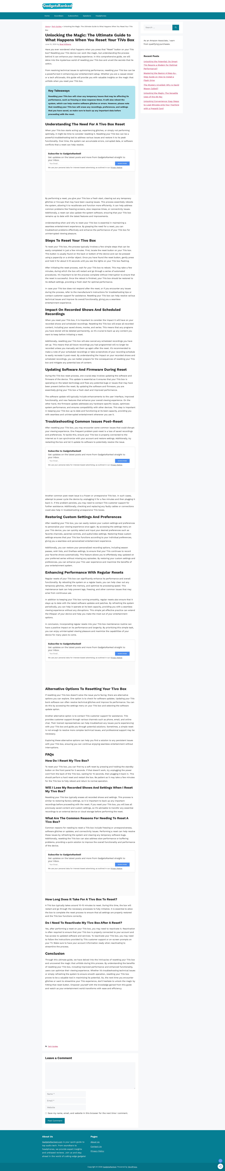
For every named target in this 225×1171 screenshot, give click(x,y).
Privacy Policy (97, 1151)
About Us (95, 1142)
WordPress (132, 1167)
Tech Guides (57, 26)
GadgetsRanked (109, 1167)
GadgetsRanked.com (52, 1142)
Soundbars (58, 16)
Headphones (101, 16)
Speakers (87, 16)
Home (47, 16)
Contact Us (96, 1146)
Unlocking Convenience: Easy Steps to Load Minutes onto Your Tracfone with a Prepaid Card (161, 105)
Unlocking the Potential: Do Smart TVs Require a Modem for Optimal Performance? (160, 65)
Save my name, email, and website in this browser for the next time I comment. (88, 1113)
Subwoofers (73, 16)
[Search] (175, 27)
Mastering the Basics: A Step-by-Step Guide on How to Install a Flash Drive (160, 77)
